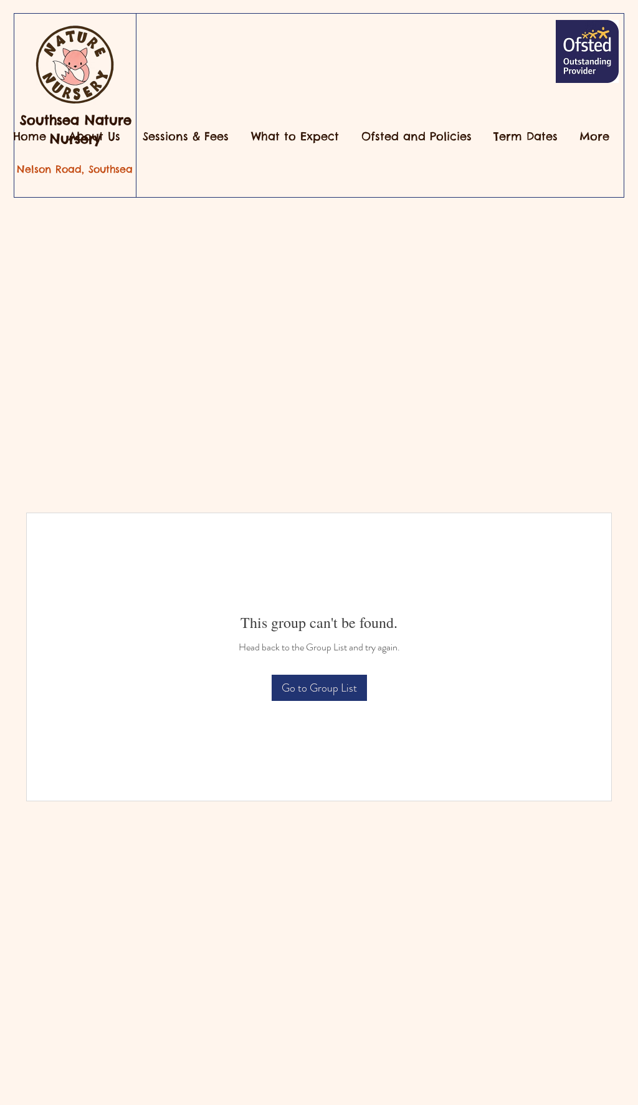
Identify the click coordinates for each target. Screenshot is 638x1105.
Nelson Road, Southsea (75, 169)
